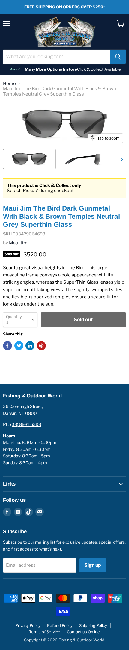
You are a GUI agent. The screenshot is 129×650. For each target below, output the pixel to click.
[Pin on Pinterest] (41, 345)
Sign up (92, 565)
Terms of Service (44, 631)
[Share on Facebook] (7, 345)
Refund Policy (60, 625)
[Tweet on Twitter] (18, 345)
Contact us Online (83, 631)
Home (9, 83)
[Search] (118, 57)
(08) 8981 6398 (25, 424)
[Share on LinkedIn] (30, 345)
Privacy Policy (27, 625)
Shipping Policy (93, 625)
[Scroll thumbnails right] (120, 159)
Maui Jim (18, 243)
